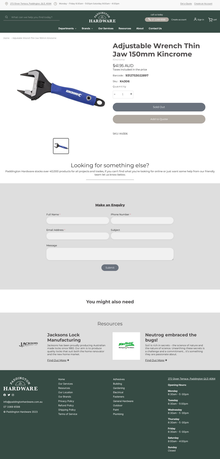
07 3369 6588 (158, 19)
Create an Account (203, 3)
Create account (178, 19)
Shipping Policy (67, 409)
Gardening (119, 387)
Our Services (65, 383)
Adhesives (119, 379)
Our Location (65, 392)
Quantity (119, 86)
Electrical (118, 392)
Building (117, 383)
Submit (110, 267)
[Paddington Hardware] (102, 17)
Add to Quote (159, 119)
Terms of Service (67, 413)
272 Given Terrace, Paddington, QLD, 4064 (30, 3)
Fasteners (118, 396)
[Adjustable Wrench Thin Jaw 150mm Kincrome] (61, 88)
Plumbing (118, 413)
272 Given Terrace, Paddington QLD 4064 (191, 378)
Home (6, 38)
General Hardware (123, 401)
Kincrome (119, 59)
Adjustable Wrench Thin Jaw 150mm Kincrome (34, 38)
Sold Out (159, 107)
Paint (116, 409)
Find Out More (57, 360)
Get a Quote (186, 3)
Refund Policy (66, 405)
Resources (64, 387)
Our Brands (64, 396)
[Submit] (6, 17)
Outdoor (117, 405)
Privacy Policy (66, 401)
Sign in (200, 19)
